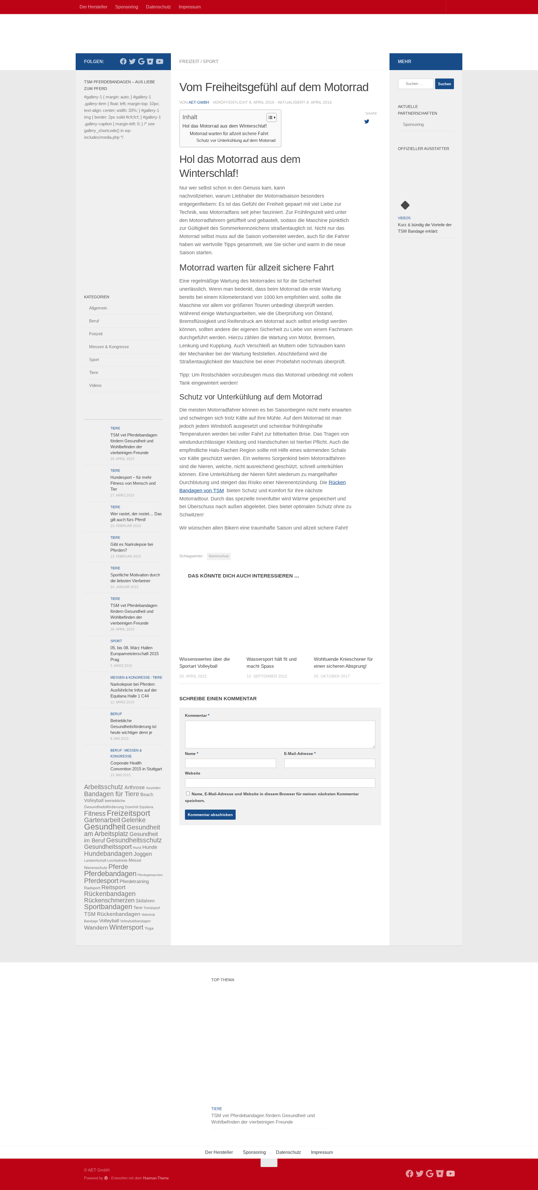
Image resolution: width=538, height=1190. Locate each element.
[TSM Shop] (150, 61)
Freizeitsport (128, 812)
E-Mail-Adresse (300, 753)
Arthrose (134, 787)
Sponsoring (126, 6)
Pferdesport (101, 880)
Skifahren (145, 900)
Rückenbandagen (110, 893)
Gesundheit (105, 826)
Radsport (92, 888)
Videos (95, 385)
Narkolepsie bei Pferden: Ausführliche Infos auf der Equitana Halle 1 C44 (133, 690)
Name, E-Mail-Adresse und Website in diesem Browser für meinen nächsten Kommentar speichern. (272, 797)
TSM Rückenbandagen (112, 914)
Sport (211, 61)
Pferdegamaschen (150, 875)
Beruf (94, 320)
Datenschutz (158, 6)
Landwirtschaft (95, 861)
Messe (135, 860)
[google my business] (141, 61)
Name (191, 753)
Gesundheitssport (108, 846)
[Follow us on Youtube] (159, 61)
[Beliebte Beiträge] (113, 414)
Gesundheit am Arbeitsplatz (122, 830)
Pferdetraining (134, 881)
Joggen (143, 854)
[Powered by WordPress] (106, 1178)
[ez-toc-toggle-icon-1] (268, 117)
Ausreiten (153, 788)
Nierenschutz (219, 556)
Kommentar (197, 715)
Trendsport (151, 908)
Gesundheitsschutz (134, 840)
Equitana (146, 807)
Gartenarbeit (102, 820)
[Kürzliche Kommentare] (133, 414)
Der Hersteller (93, 6)
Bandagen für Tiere (111, 794)
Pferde (118, 866)
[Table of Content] (271, 117)
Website (192, 773)
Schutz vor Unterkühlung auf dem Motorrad (235, 140)
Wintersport (126, 927)
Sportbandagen (108, 907)
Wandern (96, 927)
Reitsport (113, 887)
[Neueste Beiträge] (94, 414)
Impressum (190, 6)
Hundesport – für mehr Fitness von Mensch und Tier (133, 483)
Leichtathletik (117, 861)
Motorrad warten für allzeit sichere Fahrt (229, 133)
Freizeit (189, 61)
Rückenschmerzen (109, 900)
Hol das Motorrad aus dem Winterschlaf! (224, 126)
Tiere (93, 372)
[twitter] (132, 61)
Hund (137, 848)
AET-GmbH (199, 102)
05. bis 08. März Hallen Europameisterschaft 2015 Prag (134, 653)
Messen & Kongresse (109, 346)
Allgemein (98, 308)
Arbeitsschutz (103, 787)
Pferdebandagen (110, 873)
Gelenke (133, 820)
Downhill (131, 807)
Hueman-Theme (156, 1178)
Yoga (149, 928)
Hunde (149, 847)
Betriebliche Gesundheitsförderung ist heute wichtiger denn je (133, 726)
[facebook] (123, 61)
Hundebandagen (108, 853)
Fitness (95, 813)
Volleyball (109, 920)
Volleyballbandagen (135, 921)
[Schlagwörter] (153, 414)
